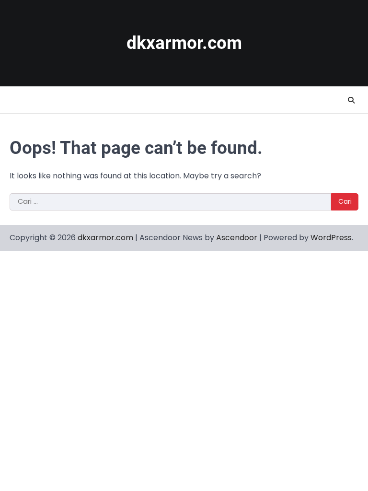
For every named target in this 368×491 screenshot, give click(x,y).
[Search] (351, 100)
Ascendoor (236, 237)
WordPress (331, 237)
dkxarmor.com (184, 43)
